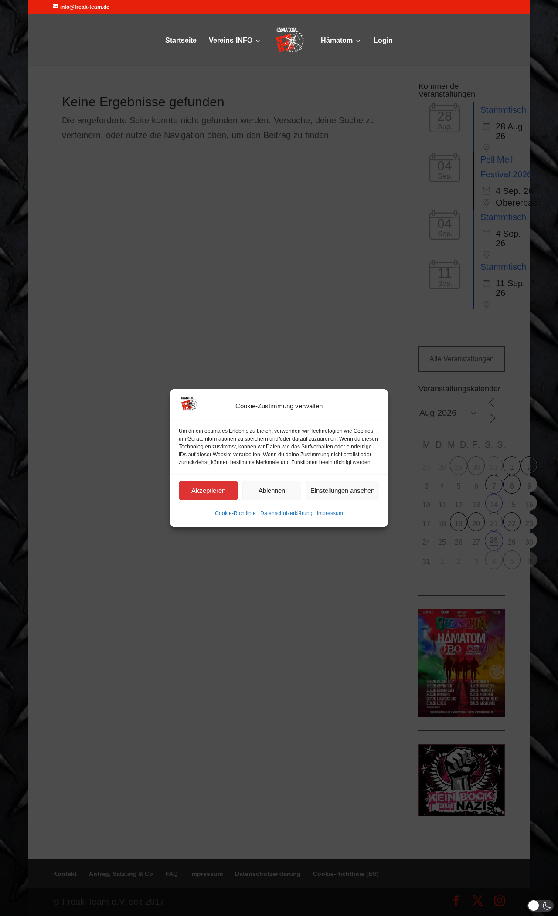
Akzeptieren (208, 490)
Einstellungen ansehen (342, 490)
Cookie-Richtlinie (235, 513)
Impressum (330, 513)
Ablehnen (272, 490)
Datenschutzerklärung (286, 513)
